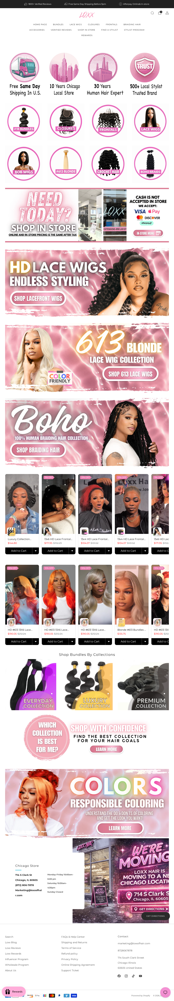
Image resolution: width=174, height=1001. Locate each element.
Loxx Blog (11, 942)
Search (9, 936)
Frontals (111, 24)
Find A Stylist (109, 30)
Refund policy (69, 953)
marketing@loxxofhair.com (134, 943)
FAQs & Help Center (73, 936)
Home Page (40, 24)
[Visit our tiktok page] (133, 976)
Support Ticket (70, 970)
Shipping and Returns (74, 942)
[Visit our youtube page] (140, 976)
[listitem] (38, 4)
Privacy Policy (69, 959)
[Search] (152, 13)
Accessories (37, 30)
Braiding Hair (132, 24)
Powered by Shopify (140, 995)
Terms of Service (71, 948)
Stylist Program (134, 30)
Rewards (87, 35)
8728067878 (125, 950)
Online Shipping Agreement (78, 964)
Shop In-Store (86, 30)
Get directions (155, 916)
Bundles (58, 24)
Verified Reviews (61, 30)
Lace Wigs (76, 24)
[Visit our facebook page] (119, 976)
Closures (94, 24)
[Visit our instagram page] (126, 976)
